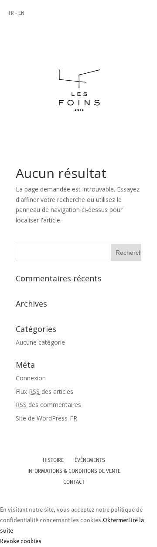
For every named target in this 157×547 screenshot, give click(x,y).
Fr (11, 13)
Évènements (90, 461)
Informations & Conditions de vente (73, 471)
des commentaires (48, 404)
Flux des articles (44, 391)
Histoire (53, 461)
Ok (106, 520)
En (21, 13)
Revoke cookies (20, 541)
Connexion (31, 378)
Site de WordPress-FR (46, 418)
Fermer (119, 520)
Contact (74, 482)
